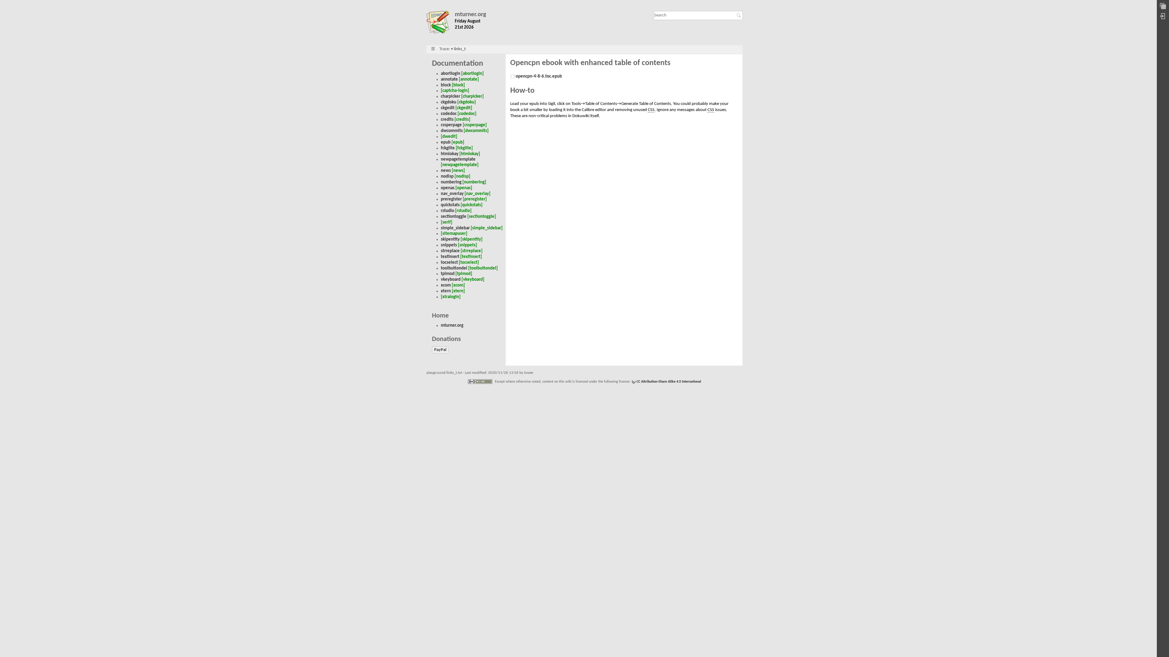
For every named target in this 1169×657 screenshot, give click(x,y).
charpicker (450, 96)
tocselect (449, 262)
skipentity (450, 239)
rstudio (447, 211)
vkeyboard (451, 279)
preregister (451, 199)
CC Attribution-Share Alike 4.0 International (669, 382)
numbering (451, 182)
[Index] (1162, 7)
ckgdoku (448, 102)
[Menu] (433, 49)
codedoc (449, 114)
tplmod (448, 274)
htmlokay (449, 154)
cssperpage (451, 125)
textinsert (450, 257)
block (446, 85)
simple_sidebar (455, 228)
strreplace (450, 251)
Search (739, 15)
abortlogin (450, 73)
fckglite (448, 148)
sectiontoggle (453, 216)
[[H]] (441, 23)
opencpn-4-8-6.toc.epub (539, 76)
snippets (449, 245)
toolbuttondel (454, 268)
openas (448, 188)
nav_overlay (452, 194)
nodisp (447, 176)
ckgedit (448, 108)
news (446, 171)
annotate (449, 79)
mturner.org (470, 14)
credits (447, 119)
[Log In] (1162, 17)
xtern (446, 291)
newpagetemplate (458, 159)
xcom (446, 285)
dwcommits (452, 131)
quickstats (450, 205)
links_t (460, 49)
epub (446, 142)
